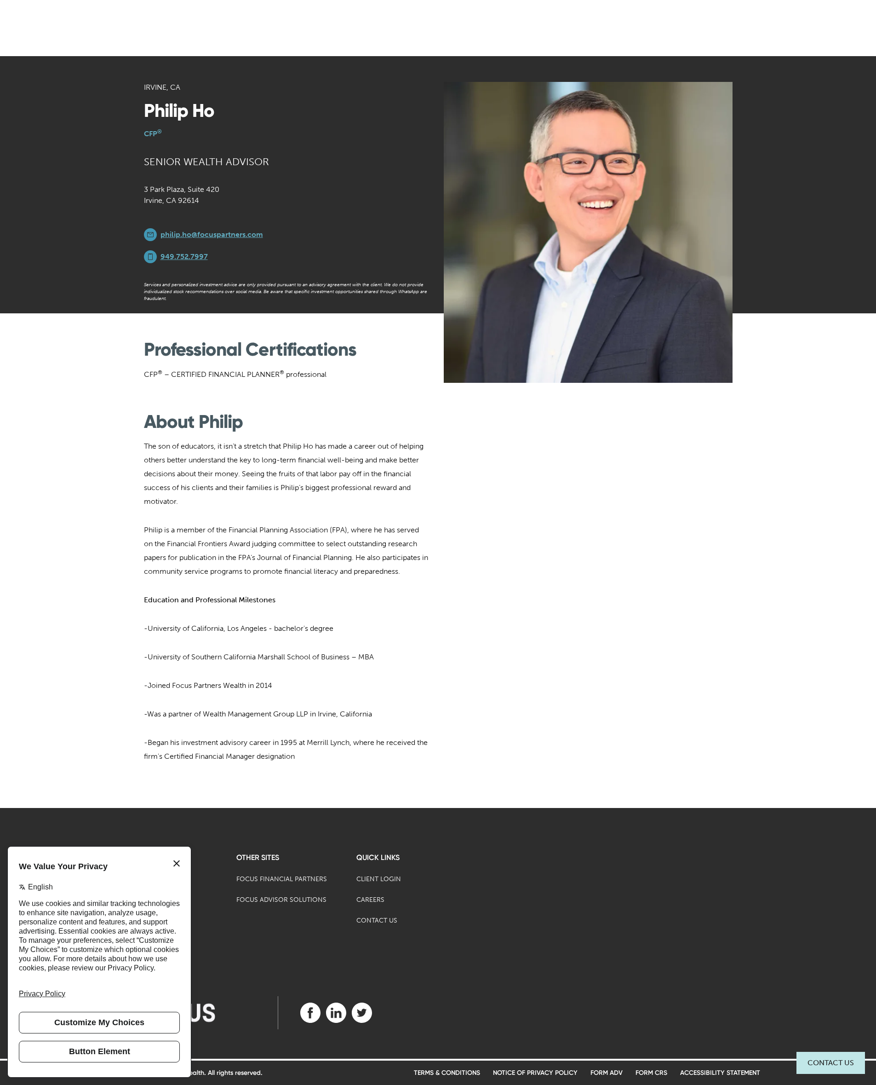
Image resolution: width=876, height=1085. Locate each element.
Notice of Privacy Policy (535, 1073)
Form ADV (606, 1073)
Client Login (378, 879)
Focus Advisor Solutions (281, 900)
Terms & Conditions (447, 1073)
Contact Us (830, 1062)
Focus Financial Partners (281, 879)
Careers (370, 900)
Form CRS (651, 1073)
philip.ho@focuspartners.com (211, 234)
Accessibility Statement (720, 1073)
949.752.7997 (184, 256)
